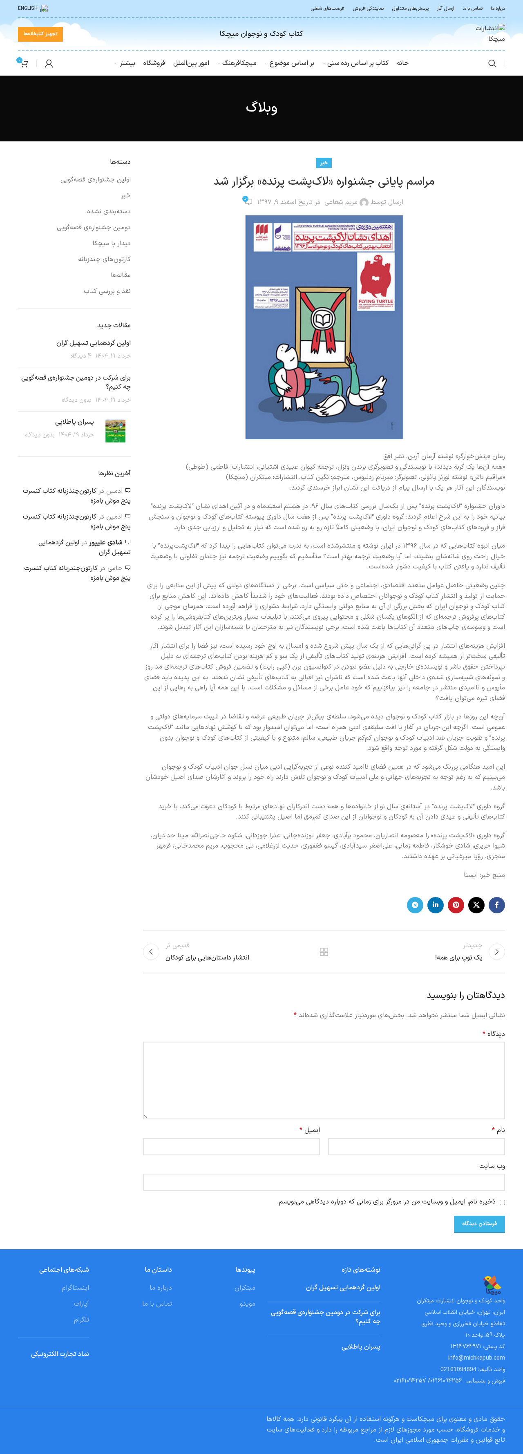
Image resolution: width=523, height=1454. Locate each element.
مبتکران (245, 1288)
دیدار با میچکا (111, 243)
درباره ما (161, 1288)
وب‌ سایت (492, 1166)
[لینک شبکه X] (476, 905)
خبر (324, 163)
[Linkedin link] (435, 905)
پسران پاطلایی (74, 422)
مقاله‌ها (121, 275)
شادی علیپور (106, 543)
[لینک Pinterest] (456, 905)
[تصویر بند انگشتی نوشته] (115, 431)
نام (498, 1130)
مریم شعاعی (341, 202)
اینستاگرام (75, 1288)
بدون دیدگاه (77, 400)
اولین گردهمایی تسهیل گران (93, 343)
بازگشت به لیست (324, 952)
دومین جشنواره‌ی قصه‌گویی (94, 228)
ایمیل (309, 1130)
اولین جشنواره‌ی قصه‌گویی (95, 180)
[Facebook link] (497, 905)
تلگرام (81, 1320)
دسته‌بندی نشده (109, 212)
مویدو (247, 1304)
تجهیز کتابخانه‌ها (40, 34)
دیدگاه (494, 1034)
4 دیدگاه (81, 356)
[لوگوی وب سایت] (484, 34)
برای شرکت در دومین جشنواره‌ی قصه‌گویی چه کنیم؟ (76, 382)
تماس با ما (157, 1304)
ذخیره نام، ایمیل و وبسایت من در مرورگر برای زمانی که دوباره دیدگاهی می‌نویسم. (386, 1202)
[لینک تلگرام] (415, 905)
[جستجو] (492, 63)
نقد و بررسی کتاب (107, 291)
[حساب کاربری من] (49, 63)
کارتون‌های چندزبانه (104, 259)
